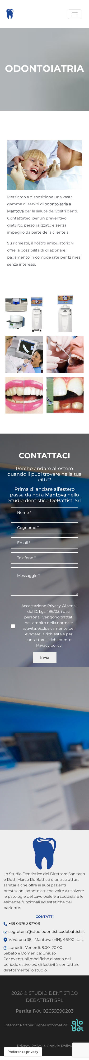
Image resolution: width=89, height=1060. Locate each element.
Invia (44, 657)
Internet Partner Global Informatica (36, 1025)
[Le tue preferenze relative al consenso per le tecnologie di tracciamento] (23, 1051)
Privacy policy (49, 645)
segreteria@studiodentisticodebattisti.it (47, 931)
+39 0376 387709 (24, 923)
